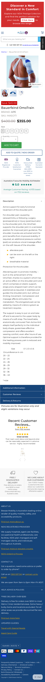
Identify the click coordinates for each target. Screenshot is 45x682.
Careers (25, 675)
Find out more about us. (12, 522)
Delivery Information (9, 665)
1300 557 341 (16, 574)
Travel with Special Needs (13, 628)
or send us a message (31, 45)
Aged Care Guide (9, 633)
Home (4, 52)
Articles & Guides (26, 665)
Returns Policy (6, 667)
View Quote (43, 43)
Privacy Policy (6, 670)
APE (13, 112)
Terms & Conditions (22, 667)
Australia (9, 646)
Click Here (27, 20)
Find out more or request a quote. (17, 549)
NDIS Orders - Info (32, 662)
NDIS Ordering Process (12, 554)
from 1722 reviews (22, 429)
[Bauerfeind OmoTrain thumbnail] (5, 93)
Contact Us (18, 670)
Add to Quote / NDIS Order (20, 153)
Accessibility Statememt (10, 675)
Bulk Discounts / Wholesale (11, 672)
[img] (22, 427)
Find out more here (10, 618)
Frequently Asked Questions (12, 662)
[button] (20, 459)
